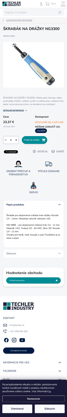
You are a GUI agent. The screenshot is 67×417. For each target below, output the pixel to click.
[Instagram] (13, 339)
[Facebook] (6, 339)
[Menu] (63, 4)
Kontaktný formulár (19, 350)
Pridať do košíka (31, 139)
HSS (17, 228)
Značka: (9, 36)
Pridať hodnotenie (17, 280)
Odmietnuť (17, 408)
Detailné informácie (13, 110)
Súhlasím (49, 408)
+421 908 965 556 (18, 331)
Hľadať (60, 12)
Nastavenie (33, 399)
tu (49, 391)
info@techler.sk (16, 325)
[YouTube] (22, 339)
